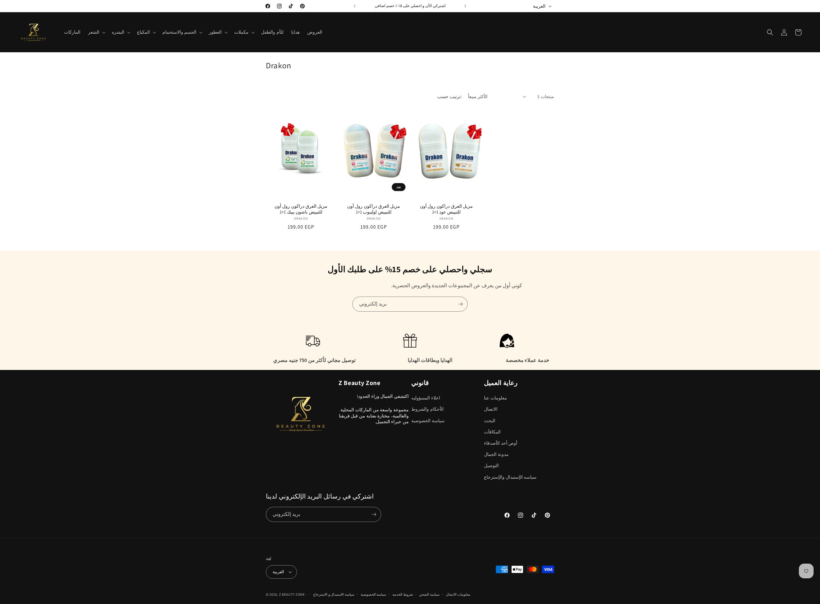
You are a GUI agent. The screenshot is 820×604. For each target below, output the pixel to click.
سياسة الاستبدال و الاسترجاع (333, 594)
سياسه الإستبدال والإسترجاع (510, 477)
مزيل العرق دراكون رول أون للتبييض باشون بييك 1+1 (301, 209)
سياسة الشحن (429, 594)
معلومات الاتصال (458, 594)
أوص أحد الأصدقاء (500, 443)
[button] (96, 32)
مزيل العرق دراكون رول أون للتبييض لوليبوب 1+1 (373, 209)
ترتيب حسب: (449, 96)
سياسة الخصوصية (428, 421)
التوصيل (491, 466)
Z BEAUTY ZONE (292, 594)
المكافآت (492, 432)
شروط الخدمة (402, 594)
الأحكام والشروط (427, 409)
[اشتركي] (460, 304)
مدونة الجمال (496, 454)
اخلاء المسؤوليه (425, 398)
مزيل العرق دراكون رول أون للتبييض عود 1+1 (446, 209)
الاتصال (490, 409)
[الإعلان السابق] (355, 6)
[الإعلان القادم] (465, 6)
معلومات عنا (495, 398)
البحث (489, 421)
